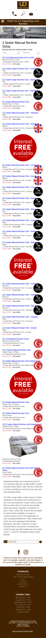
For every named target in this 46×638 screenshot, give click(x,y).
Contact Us (23, 586)
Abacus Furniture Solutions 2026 (23, 631)
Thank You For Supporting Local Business (23, 22)
